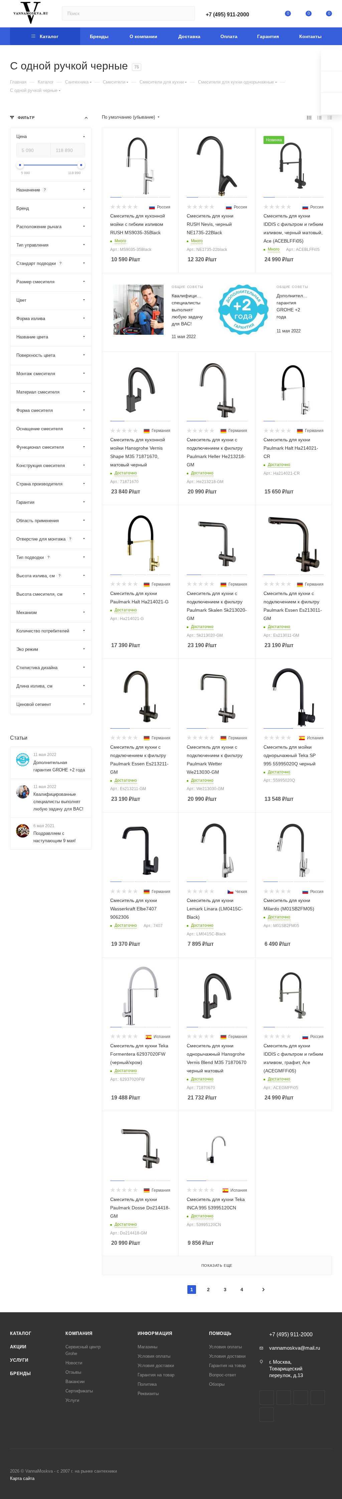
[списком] (319, 117)
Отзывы (73, 1372)
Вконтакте (267, 1397)
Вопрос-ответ (222, 1374)
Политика (147, 1384)
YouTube (301, 1397)
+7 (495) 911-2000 (227, 14)
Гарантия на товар (156, 1374)
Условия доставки (156, 1365)
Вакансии (74, 1381)
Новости (73, 1362)
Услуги (19, 1360)
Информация (155, 1333)
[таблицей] (329, 117)
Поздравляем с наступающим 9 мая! (54, 837)
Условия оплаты (154, 1356)
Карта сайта (22, 1478)
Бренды (20, 1373)
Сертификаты (79, 1390)
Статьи (18, 738)
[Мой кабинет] (268, 15)
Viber (267, 1414)
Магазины (147, 1346)
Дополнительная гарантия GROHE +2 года (59, 766)
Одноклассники (318, 1397)
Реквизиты (148, 1393)
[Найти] (187, 13)
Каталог (20, 1333)
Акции (18, 1346)
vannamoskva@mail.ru (294, 1348)
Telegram (284, 1397)
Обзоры (216, 1384)
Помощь (220, 1333)
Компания (78, 1333)
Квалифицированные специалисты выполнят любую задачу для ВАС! (58, 801)
